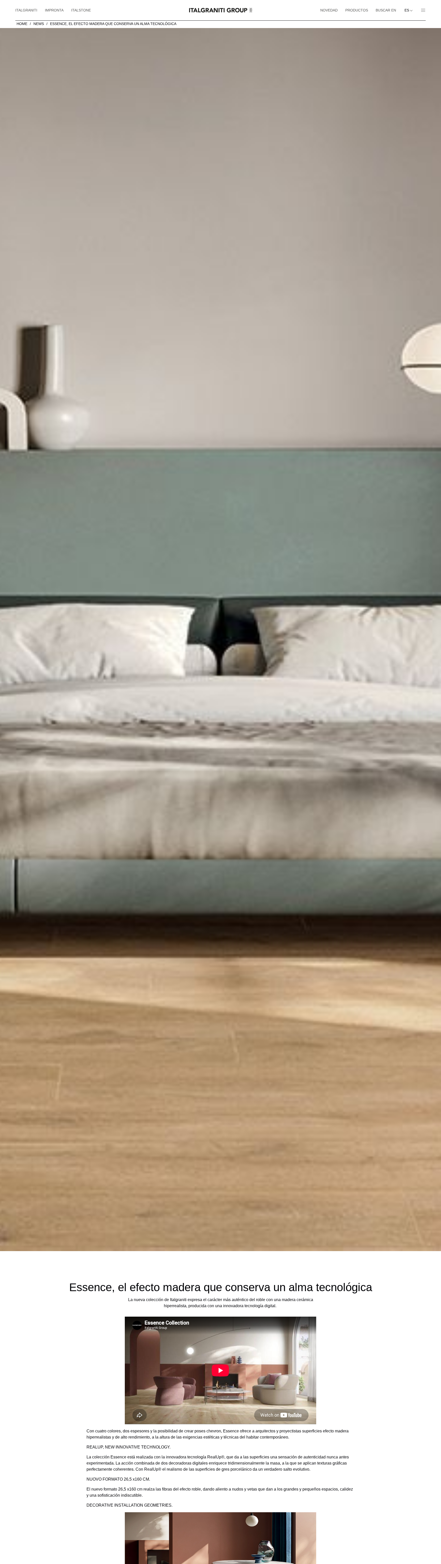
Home (22, 24)
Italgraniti (26, 10)
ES (407, 10)
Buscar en (386, 10)
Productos (356, 10)
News (38, 24)
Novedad (329, 10)
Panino (421, 10)
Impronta (54, 10)
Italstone (81, 10)
